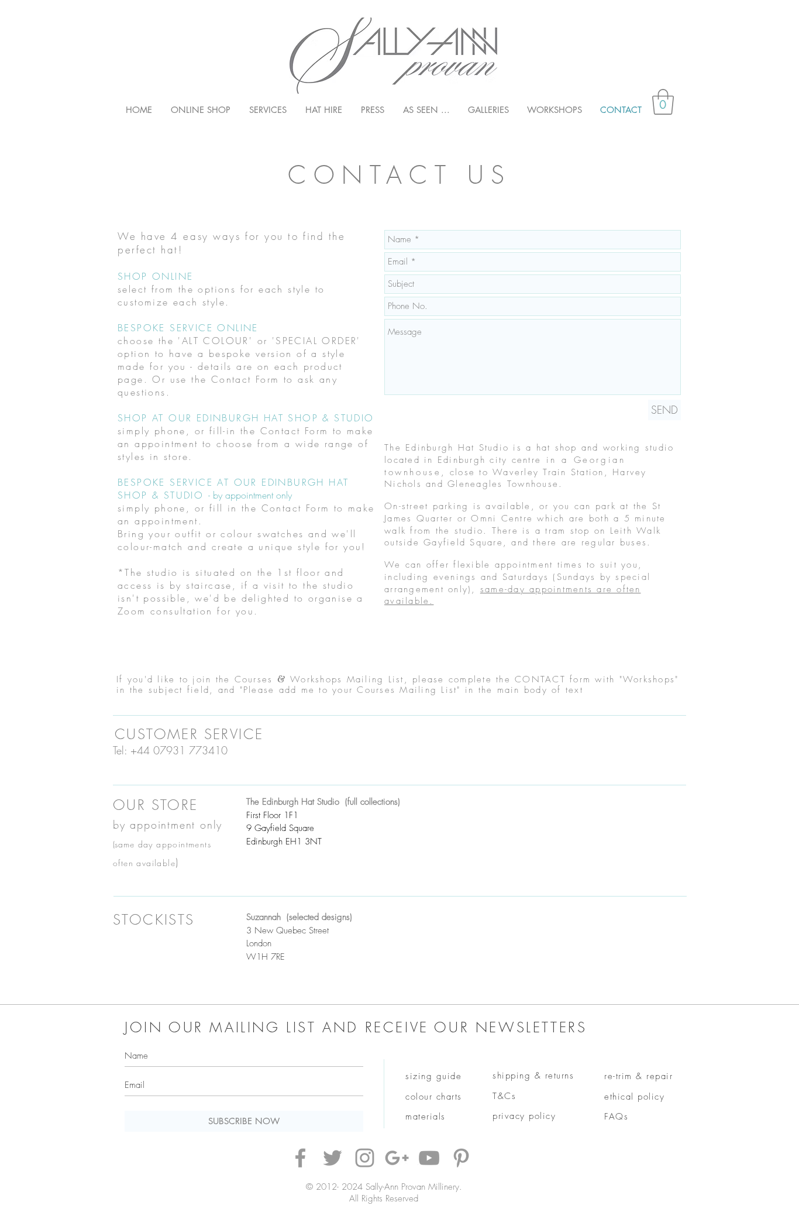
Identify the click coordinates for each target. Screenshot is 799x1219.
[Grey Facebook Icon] (300, 1157)
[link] (663, 102)
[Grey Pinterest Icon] (461, 1157)
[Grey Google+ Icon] (396, 1157)
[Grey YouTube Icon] (429, 1157)
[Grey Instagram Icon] (364, 1157)
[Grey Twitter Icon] (332, 1157)
